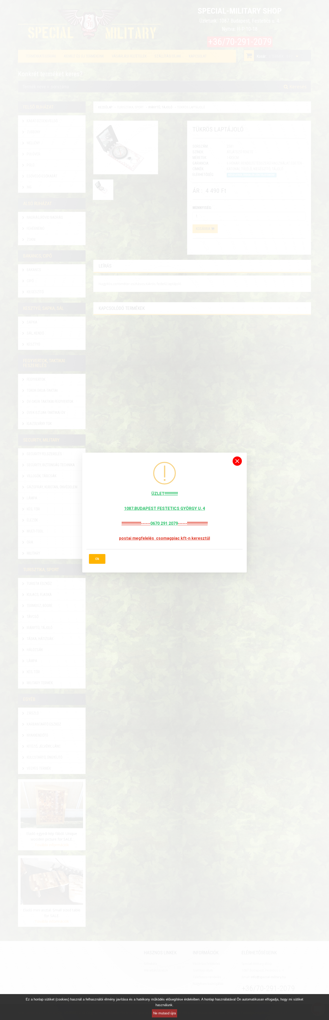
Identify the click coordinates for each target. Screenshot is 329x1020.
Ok (97, 559)
